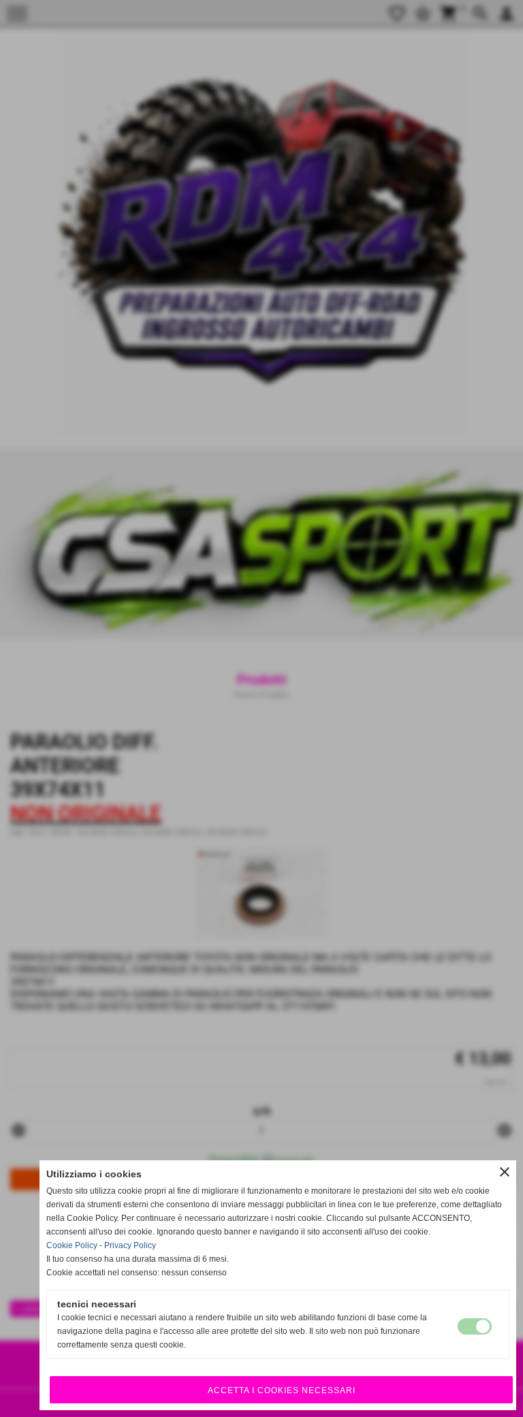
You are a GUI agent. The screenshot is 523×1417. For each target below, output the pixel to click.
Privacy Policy (130, 1245)
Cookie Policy (71, 1245)
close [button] (504, 1172)
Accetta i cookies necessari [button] (281, 1390)
